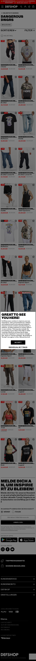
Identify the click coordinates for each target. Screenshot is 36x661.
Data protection (24, 337)
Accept (18, 342)
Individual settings (18, 347)
